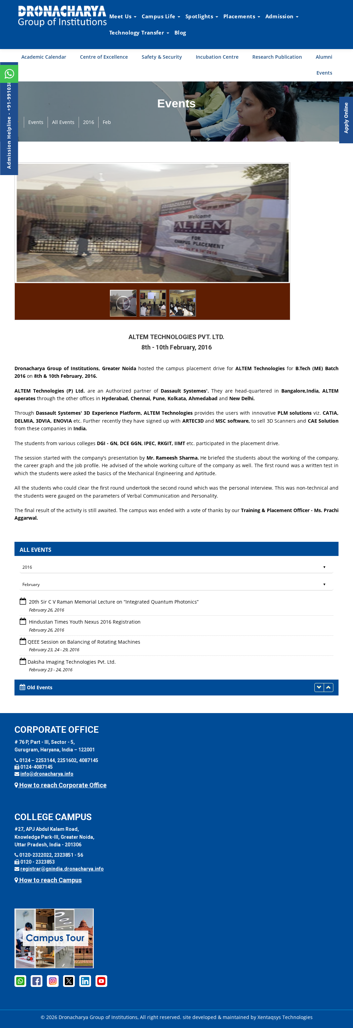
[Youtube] (101, 980)
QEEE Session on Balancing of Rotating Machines (84, 621)
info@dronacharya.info (46, 774)
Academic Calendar (43, 57)
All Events (63, 122)
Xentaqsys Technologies (285, 1017)
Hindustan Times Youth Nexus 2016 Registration (84, 601)
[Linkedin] (85, 980)
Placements (240, 16)
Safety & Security (162, 57)
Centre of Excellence (104, 57)
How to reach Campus (50, 880)
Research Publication (277, 57)
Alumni (324, 57)
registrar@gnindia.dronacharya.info (62, 869)
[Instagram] (53, 980)
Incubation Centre (217, 57)
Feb (107, 122)
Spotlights (200, 16)
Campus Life (159, 16)
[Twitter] (69, 980)
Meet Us (121, 16)
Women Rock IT (46, 662)
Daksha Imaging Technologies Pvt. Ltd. (72, 641)
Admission (280, 16)
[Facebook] (36, 980)
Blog (180, 32)
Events (324, 72)
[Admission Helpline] (20, 980)
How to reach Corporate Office (62, 785)
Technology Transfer (137, 32)
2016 (88, 122)
